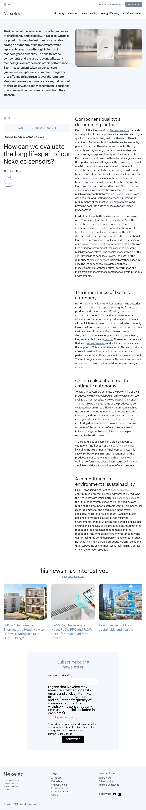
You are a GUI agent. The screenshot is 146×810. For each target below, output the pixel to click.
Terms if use (105, 778)
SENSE (8, 184)
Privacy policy (106, 781)
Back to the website (111, 4)
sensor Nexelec (96, 343)
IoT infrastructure (132, 13)
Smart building (89, 13)
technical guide (118, 419)
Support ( (120, 399)
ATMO (8, 177)
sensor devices (119, 490)
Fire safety (73, 13)
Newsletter (134, 4)
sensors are (95, 307)
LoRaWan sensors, (123, 445)
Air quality (59, 13)
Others (54, 795)
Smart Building (59, 784)
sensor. (108, 339)
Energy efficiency (110, 13)
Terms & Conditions (109, 784)
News (19, 127)
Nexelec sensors (119, 130)
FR (9, 4)
